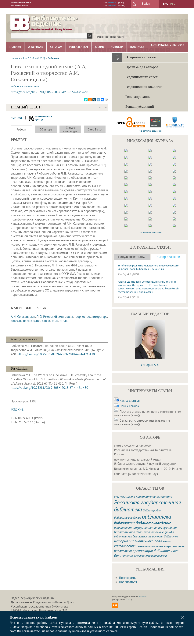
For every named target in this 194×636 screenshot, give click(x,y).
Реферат (21, 129)
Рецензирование (137, 97)
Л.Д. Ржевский (47, 316)
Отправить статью (140, 57)
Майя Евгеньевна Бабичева (25, 86)
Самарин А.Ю (150, 365)
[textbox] (49, 36)
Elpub (128, 599)
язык (55, 321)
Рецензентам (78, 47)
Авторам (56, 47)
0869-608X (113, 2)
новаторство (31, 321)
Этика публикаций (139, 106)
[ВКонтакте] (102, 99)
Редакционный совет (141, 77)
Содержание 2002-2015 (168, 45)
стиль (63, 321)
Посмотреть (127, 578)
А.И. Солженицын (23, 316)
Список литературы (70, 129)
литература (99, 316)
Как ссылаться (130, 400)
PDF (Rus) (17, 117)
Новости (117, 47)
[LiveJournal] (94, 99)
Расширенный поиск (110, 37)
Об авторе (46, 129)
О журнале (35, 47)
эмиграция (65, 316)
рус (172, 4)
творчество (82, 316)
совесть (16, 321)
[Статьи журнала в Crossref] (155, 122)
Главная (15, 47)
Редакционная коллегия (144, 87)
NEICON (142, 596)
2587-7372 (112, 5)
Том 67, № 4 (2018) (34, 58)
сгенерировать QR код (41, 118)
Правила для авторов (141, 67)
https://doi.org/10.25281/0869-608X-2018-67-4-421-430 (49, 92)
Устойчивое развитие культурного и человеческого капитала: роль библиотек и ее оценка (148, 267)
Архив (99, 47)
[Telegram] (98, 99)
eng (165, 4)
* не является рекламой (150, 130)
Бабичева (53, 58)
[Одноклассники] (90, 99)
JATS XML (17, 410)
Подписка (137, 47)
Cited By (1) (95, 129)
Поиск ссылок (129, 406)
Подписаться (128, 582)
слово (46, 321)
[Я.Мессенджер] (86, 99)
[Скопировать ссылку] (106, 99)
